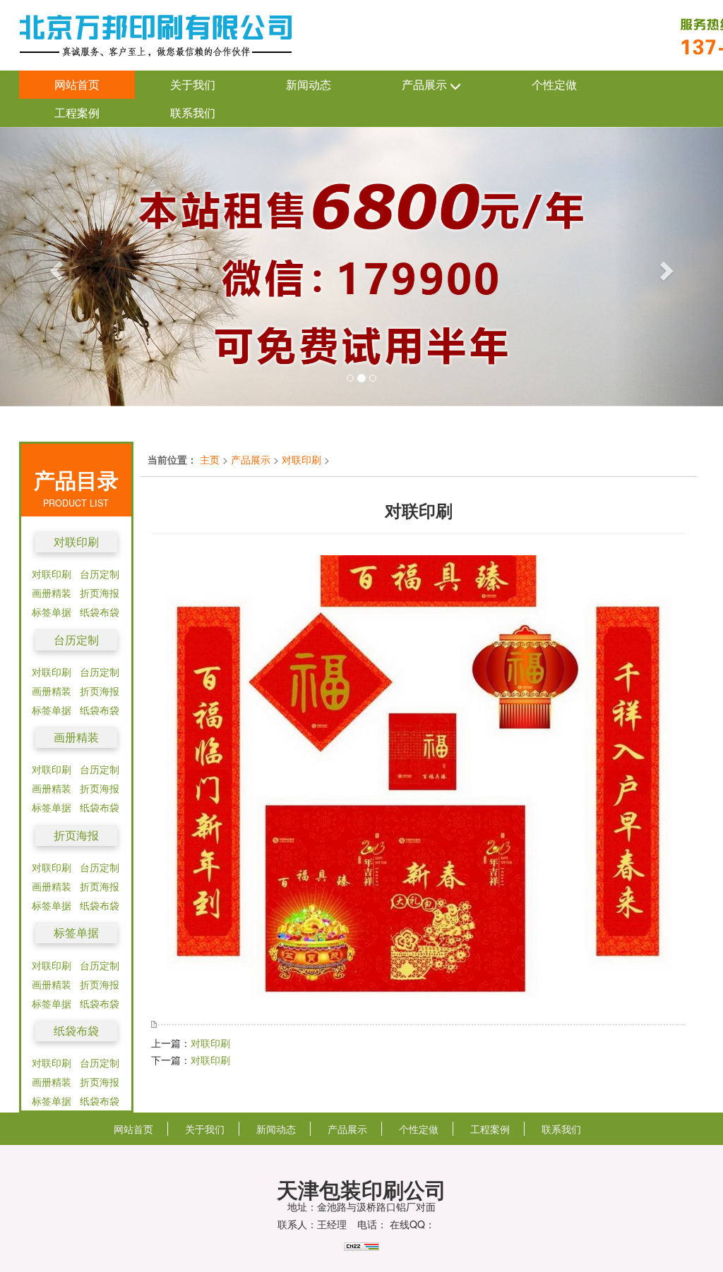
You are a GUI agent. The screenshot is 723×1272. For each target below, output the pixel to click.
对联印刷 (76, 541)
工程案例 (77, 112)
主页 (210, 459)
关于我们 (192, 84)
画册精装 (51, 593)
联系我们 (192, 112)
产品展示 (426, 84)
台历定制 (99, 574)
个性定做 (554, 84)
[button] (54, 266)
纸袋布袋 (99, 612)
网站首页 (77, 84)
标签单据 (51, 612)
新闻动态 (308, 84)
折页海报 (99, 593)
